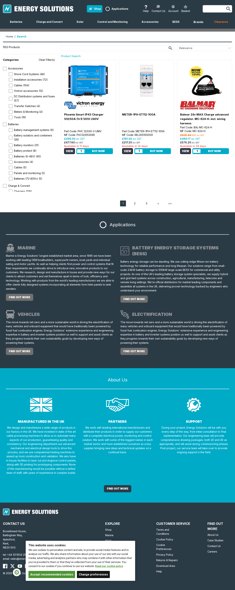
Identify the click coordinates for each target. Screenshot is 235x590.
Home (9, 36)
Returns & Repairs (167, 560)
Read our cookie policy (109, 566)
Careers (212, 551)
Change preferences (93, 574)
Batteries (17, 24)
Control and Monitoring (114, 24)
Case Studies (215, 540)
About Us (212, 534)
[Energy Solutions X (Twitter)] (12, 566)
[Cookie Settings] (17, 572)
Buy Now (98, 151)
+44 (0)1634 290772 (19, 554)
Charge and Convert (51, 24)
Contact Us (214, 546)
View (69, 151)
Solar (81, 24)
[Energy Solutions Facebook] (5, 566)
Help (159, 571)
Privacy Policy (164, 554)
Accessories (152, 24)
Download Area (165, 565)
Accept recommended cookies (51, 574)
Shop (108, 529)
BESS (177, 24)
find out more (19, 297)
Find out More (117, 488)
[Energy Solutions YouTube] (20, 566)
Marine (109, 535)
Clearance (221, 21)
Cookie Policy (164, 539)
